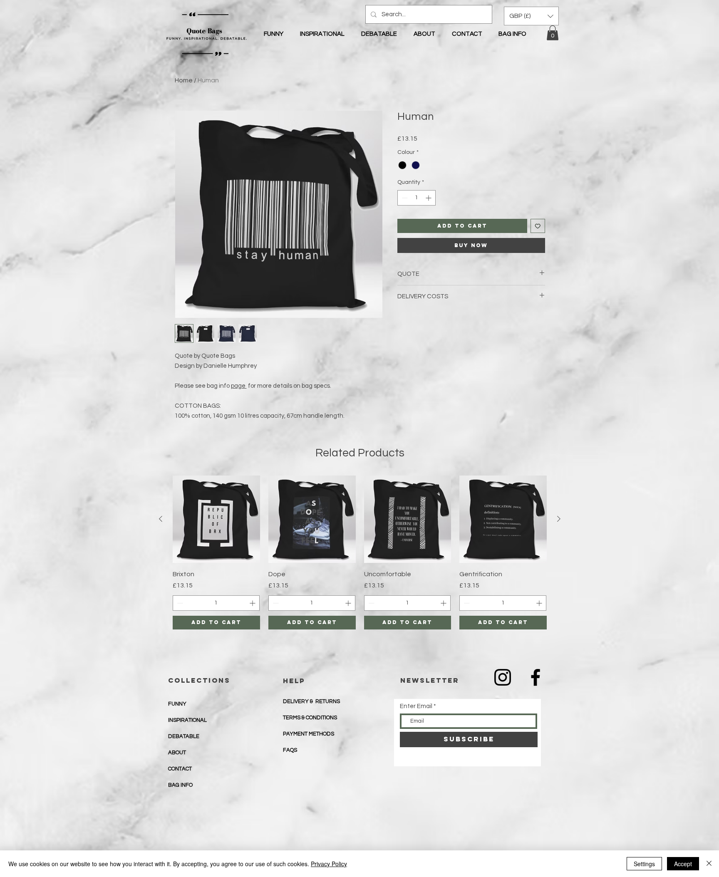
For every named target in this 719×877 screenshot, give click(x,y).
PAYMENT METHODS (309, 734)
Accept (683, 864)
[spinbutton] (416, 198)
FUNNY (177, 704)
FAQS (290, 750)
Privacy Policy (329, 864)
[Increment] (429, 198)
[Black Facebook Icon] (535, 677)
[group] (360, 552)
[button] (552, 32)
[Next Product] (559, 519)
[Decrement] (404, 198)
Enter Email (416, 706)
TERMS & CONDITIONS (310, 718)
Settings (644, 864)
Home (184, 80)
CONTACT (180, 769)
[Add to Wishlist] (538, 226)
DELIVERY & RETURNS (311, 701)
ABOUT (177, 753)
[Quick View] (216, 519)
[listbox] (531, 16)
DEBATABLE (183, 736)
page (239, 386)
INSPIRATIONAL (187, 720)
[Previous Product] (161, 519)
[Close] (709, 863)
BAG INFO (180, 785)
